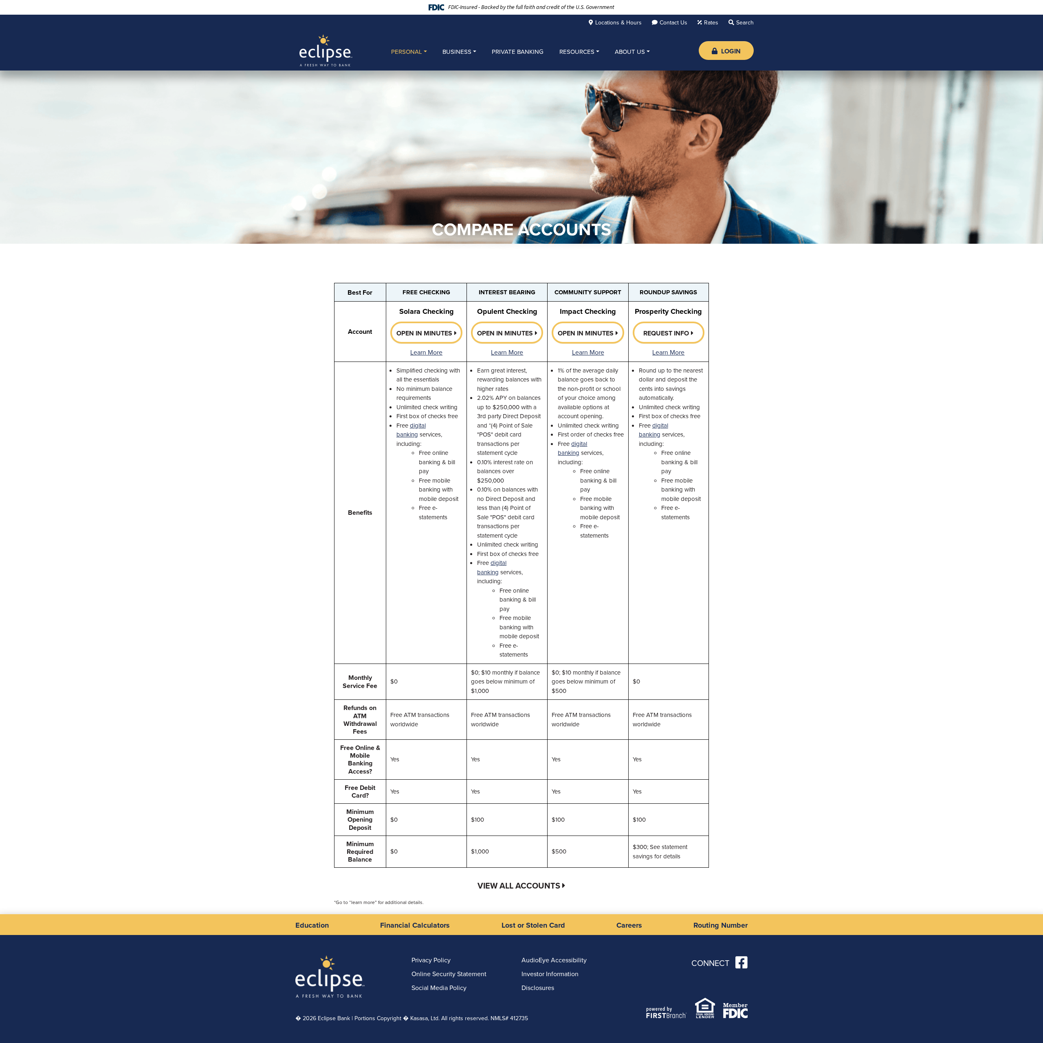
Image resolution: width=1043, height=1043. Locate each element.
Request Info (666, 333)
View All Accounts (518, 886)
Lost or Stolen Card (533, 925)
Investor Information (550, 974)
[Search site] (741, 22)
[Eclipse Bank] (325, 50)
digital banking (411, 430)
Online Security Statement (448, 974)
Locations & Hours (618, 23)
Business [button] (456, 51)
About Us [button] (630, 51)
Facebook (741, 962)
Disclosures (538, 987)
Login (730, 51)
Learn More (426, 352)
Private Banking (518, 51)
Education (312, 925)
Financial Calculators (415, 925)
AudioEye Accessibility (554, 960)
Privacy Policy (431, 960)
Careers (629, 925)
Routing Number (720, 925)
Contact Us (673, 23)
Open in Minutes (424, 333)
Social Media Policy (438, 987)
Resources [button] (576, 51)
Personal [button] (406, 51)
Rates (711, 23)
